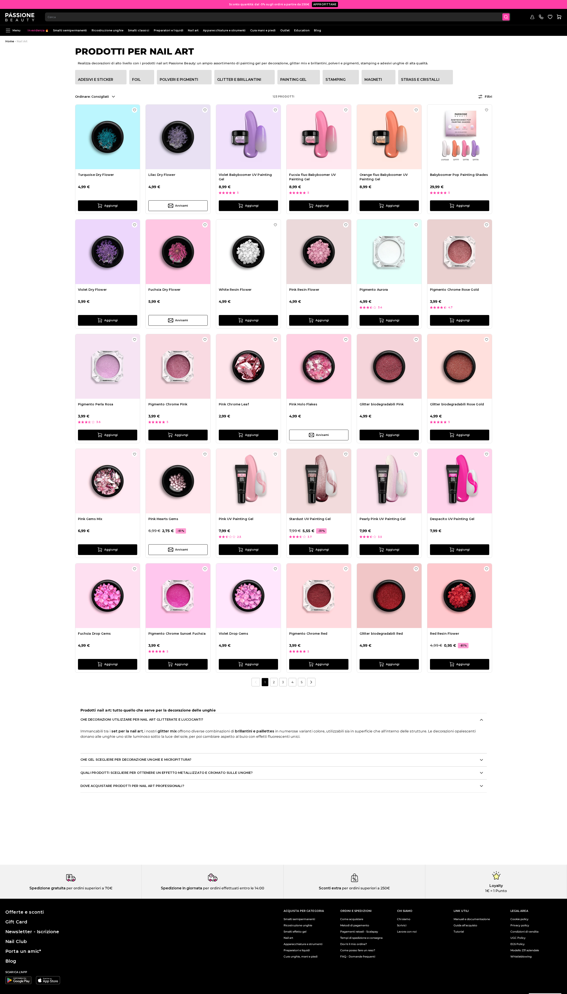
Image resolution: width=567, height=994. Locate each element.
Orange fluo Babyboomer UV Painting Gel (384, 177)
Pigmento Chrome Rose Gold (454, 290)
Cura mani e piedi (263, 30)
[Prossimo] (311, 682)
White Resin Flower (235, 290)
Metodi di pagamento (354, 925)
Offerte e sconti (24, 912)
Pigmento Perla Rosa (95, 404)
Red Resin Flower (444, 634)
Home (9, 41)
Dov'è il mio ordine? (353, 944)
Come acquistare (351, 919)
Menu (16, 30)
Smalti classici (138, 30)
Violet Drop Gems (233, 634)
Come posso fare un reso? (357, 950)
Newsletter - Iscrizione (32, 931)
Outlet (285, 30)
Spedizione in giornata (181, 888)
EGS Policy (517, 944)
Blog (317, 30)
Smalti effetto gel (295, 931)
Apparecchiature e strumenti (224, 30)
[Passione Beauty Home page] (19, 16)
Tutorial (459, 931)
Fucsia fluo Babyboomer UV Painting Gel (312, 177)
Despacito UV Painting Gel (452, 519)
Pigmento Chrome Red (308, 634)
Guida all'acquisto (465, 925)
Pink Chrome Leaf (234, 404)
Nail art (193, 30)
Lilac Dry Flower (161, 175)
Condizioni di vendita (524, 931)
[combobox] (277, 16)
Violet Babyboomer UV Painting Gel (245, 177)
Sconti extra (330, 888)
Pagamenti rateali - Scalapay (359, 931)
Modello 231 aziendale (524, 950)
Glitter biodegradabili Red (381, 634)
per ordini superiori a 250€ (365, 888)
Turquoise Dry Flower (96, 175)
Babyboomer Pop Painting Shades (459, 175)
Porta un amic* (23, 951)
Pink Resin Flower (304, 290)
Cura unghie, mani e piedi (300, 956)
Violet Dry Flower (92, 290)
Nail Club (16, 941)
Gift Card (16, 922)
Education (301, 30)
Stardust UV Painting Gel (310, 519)
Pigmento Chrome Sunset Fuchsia (177, 634)
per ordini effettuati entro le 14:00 (233, 888)
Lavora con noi (407, 931)
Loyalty (496, 886)
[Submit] (505, 16)
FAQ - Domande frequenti (357, 956)
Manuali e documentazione (472, 919)
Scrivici (401, 925)
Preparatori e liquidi (169, 30)
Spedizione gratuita (47, 888)
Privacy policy (519, 925)
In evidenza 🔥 (38, 30)
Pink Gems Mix (90, 519)
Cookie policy (519, 919)
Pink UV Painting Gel (236, 519)
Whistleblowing (521, 956)
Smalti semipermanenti (70, 30)
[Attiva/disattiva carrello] (559, 17)
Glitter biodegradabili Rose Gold (457, 404)
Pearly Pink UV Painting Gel (383, 519)
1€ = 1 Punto (496, 891)
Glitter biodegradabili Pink (382, 404)
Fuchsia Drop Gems (94, 634)
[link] (256, 682)
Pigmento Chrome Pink (168, 404)
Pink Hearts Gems (163, 519)
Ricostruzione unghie (107, 30)
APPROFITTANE (325, 4)
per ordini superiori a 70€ (89, 888)
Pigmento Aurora (374, 290)
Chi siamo (403, 919)
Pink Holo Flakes (303, 404)
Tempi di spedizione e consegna (361, 938)
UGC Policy (518, 938)
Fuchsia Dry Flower (164, 290)
